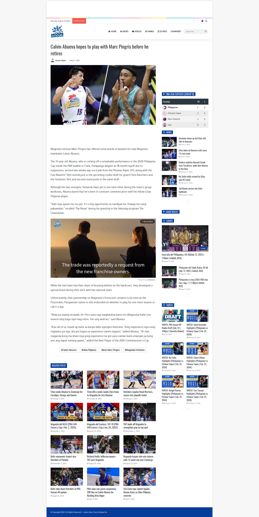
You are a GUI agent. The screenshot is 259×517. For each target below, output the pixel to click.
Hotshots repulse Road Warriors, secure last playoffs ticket (138, 393)
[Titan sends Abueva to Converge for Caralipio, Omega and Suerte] (67, 380)
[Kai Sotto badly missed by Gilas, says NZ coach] (169, 180)
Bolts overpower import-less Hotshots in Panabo (63, 458)
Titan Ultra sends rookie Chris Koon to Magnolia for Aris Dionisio (103, 393)
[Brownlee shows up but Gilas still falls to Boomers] (169, 142)
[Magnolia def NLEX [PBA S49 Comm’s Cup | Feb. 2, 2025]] (67, 412)
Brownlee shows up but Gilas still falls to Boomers (192, 140)
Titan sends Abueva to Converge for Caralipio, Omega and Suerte (67, 393)
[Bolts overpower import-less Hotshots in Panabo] (67, 444)
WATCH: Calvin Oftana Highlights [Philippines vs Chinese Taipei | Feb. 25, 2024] (197, 362)
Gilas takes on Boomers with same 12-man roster (193, 152)
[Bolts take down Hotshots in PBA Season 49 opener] (67, 477)
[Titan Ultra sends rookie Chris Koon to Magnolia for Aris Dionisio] (103, 380)
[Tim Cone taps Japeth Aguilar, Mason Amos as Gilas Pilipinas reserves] (139, 477)
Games (150, 31)
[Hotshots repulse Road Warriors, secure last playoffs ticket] (139, 380)
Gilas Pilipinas (89, 350)
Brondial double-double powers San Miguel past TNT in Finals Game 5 (115, 21)
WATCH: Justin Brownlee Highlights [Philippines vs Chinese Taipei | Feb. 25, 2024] (197, 329)
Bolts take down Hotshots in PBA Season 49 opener (65, 490)
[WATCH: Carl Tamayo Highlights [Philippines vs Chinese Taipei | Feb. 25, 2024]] (197, 381)
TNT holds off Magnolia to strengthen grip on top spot (135, 425)
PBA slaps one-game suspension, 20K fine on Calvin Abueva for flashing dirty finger (101, 492)
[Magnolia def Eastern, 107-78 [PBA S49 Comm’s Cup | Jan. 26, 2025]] (103, 412)
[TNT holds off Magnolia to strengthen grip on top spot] (139, 412)
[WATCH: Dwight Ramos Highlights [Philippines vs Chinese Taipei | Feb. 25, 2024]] (173, 381)
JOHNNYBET (176, 31)
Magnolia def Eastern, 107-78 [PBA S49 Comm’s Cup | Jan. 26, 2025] (103, 425)
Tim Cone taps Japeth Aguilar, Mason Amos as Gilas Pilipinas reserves (137, 492)
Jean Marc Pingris (111, 350)
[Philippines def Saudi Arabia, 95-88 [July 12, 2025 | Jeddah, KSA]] (169, 271)
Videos (137, 31)
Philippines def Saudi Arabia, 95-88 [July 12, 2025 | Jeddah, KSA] (193, 269)
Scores (163, 31)
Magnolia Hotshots (135, 350)
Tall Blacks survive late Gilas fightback (190, 190)
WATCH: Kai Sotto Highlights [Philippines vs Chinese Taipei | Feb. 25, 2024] (172, 362)
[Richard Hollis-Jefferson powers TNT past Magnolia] (103, 444)
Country (166, 101)
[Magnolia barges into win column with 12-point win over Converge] (139, 444)
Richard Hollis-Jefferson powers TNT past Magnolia (101, 458)
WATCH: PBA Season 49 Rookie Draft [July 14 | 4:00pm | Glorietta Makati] (173, 328)
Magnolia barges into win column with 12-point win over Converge (138, 458)
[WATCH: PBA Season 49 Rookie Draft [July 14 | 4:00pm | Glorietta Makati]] (173, 316)
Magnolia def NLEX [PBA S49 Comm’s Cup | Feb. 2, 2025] (64, 425)
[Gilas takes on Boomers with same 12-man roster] (169, 154)
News (125, 31)
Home (113, 31)
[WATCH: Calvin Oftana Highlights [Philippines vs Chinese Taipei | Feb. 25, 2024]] (197, 348)
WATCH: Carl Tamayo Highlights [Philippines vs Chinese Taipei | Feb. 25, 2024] (197, 395)
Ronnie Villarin (60, 61)
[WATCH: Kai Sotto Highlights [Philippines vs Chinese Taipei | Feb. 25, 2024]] (173, 348)
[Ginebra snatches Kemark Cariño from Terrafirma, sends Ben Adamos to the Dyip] (169, 166)
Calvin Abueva (69, 350)
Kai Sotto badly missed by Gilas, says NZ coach (192, 178)
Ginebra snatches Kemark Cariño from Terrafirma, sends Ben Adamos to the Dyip (193, 165)
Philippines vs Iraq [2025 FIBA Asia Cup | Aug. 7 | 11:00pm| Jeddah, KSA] (193, 283)
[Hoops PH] (57, 31)
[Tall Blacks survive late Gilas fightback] (169, 192)
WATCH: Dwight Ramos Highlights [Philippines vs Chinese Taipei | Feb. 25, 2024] (172, 395)
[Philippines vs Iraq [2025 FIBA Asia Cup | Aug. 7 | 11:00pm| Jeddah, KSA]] (169, 283)
